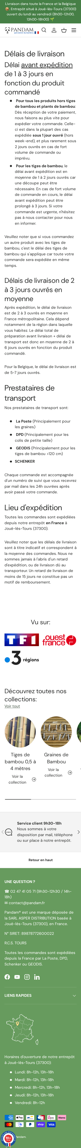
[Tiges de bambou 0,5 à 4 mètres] (20, 732)
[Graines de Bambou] (56, 732)
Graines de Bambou (56, 758)
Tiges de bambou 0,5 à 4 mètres (20, 762)
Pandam (20, 1137)
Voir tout (12, 706)
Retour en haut (41, 860)
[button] (64, 30)
